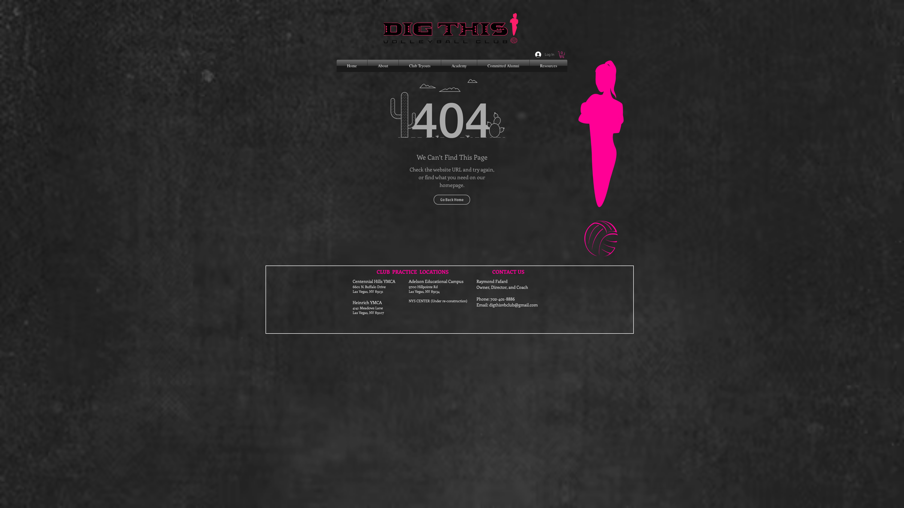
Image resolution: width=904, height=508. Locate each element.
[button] (562, 54)
